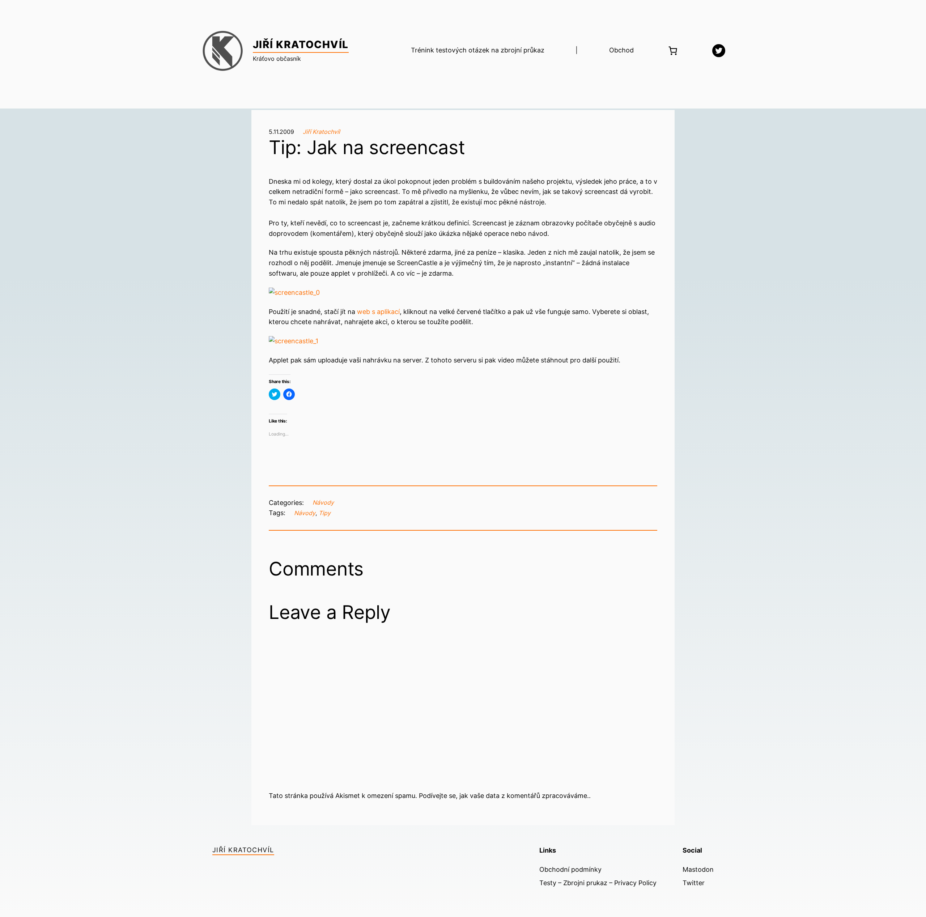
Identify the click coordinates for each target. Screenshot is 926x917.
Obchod (621, 50)
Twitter (694, 883)
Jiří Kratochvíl (301, 44)
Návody (323, 502)
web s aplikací (378, 311)
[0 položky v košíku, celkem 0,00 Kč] (673, 50)
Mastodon (698, 869)
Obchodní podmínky (570, 869)
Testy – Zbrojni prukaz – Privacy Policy (598, 883)
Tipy (325, 513)
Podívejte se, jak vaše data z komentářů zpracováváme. (504, 795)
